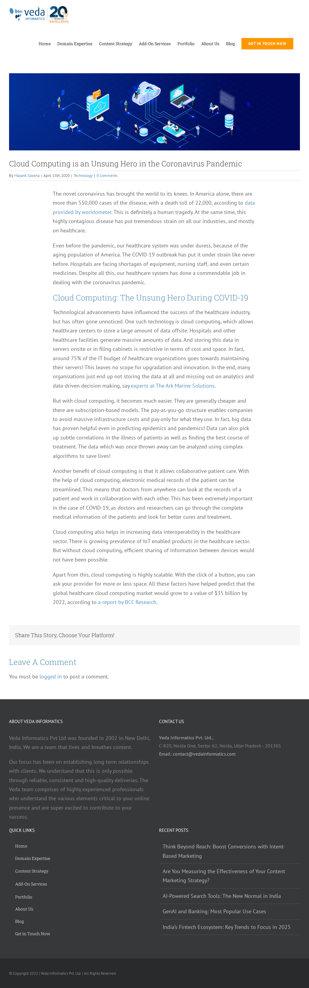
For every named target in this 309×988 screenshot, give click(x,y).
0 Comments (107, 175)
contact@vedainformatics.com (204, 754)
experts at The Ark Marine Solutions (173, 385)
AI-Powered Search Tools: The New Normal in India (222, 895)
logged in (51, 676)
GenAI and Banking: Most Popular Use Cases (214, 911)
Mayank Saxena (27, 175)
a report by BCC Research (127, 602)
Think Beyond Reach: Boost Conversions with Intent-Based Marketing (224, 851)
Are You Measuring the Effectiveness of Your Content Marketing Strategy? (224, 876)
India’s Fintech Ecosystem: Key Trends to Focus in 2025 (227, 926)
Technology (83, 175)
